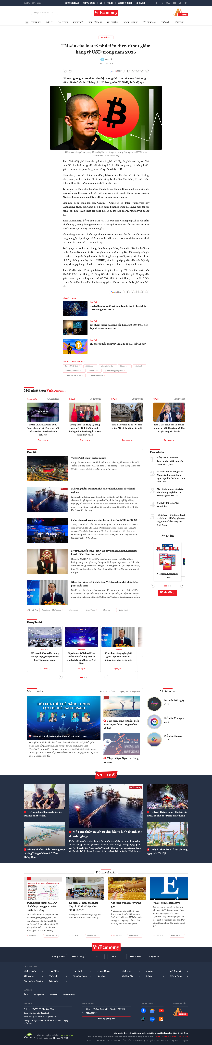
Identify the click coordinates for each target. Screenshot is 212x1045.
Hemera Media (66, 1035)
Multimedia (35, 691)
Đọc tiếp (32, 452)
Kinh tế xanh (95, 22)
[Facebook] (157, 3)
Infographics (123, 691)
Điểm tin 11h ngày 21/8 (174, 720)
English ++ (142, 3)
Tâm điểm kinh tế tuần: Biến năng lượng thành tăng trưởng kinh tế (121, 725)
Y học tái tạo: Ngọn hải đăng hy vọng (121, 760)
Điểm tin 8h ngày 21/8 (173, 738)
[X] (162, 3)
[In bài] (65, 71)
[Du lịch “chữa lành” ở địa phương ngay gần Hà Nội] (167, 834)
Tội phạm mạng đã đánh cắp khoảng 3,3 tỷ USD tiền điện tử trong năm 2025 (118, 327)
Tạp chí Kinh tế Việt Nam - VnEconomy (170, 1037)
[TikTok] (180, 3)
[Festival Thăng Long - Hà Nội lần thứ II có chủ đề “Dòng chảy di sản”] (167, 796)
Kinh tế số (78, 22)
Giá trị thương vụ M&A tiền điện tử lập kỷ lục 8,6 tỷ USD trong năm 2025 (117, 308)
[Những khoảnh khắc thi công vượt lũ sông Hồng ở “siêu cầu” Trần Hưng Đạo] (44, 834)
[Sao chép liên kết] (142, 71)
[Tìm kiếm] (32, 13)
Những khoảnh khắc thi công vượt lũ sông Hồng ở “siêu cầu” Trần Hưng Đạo (44, 853)
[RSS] (161, 1019)
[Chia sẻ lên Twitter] (133, 71)
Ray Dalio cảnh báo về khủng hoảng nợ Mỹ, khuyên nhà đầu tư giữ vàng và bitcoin (169, 428)
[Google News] (186, 3)
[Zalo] (168, 3)
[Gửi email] (137, 71)
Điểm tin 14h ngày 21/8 (174, 702)
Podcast (112, 691)
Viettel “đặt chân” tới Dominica (88, 458)
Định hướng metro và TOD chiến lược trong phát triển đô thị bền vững (42, 907)
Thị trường (112, 22)
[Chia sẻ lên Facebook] (128, 71)
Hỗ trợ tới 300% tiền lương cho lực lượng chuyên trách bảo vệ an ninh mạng (45, 656)
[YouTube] (174, 3)
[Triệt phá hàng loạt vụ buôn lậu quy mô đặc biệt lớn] (44, 796)
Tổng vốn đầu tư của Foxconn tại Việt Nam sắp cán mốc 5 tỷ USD (170, 461)
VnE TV (110, 3)
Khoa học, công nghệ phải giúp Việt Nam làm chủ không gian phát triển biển (105, 584)
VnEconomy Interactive (166, 903)
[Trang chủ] (26, 22)
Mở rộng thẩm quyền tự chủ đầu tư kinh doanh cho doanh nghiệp (103, 491)
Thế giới (165, 22)
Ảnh (26, 995)
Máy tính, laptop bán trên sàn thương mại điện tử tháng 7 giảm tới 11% (170, 492)
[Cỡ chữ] (70, 71)
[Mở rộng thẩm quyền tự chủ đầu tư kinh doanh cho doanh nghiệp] (106, 806)
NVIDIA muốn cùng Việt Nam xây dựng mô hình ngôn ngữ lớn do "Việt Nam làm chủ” (104, 553)
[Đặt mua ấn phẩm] (181, 12)
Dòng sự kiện (106, 872)
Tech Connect (125, 3)
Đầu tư (49, 22)
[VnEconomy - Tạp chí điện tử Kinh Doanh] (106, 947)
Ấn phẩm (167, 536)
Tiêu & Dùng (89, 3)
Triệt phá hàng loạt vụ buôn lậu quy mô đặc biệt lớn (43, 814)
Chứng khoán (72, 3)
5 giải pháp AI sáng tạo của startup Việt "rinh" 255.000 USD (105, 520)
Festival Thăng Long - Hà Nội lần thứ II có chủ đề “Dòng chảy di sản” (167, 814)
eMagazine (135, 691)
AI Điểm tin (168, 691)
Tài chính (63, 22)
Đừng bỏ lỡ (34, 622)
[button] (81, 677)
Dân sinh (179, 22)
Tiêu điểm (36, 22)
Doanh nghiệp (131, 22)
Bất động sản (149, 22)
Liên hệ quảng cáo (106, 1019)
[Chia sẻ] (147, 71)
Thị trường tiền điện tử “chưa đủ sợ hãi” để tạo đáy (117, 344)
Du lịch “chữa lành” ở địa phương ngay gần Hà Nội (167, 852)
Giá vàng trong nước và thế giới (126, 905)
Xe (101, 3)
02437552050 (92, 1013)
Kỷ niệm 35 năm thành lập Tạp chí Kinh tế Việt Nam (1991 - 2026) (84, 907)
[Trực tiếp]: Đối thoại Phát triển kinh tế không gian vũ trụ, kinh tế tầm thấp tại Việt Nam (171, 520)
